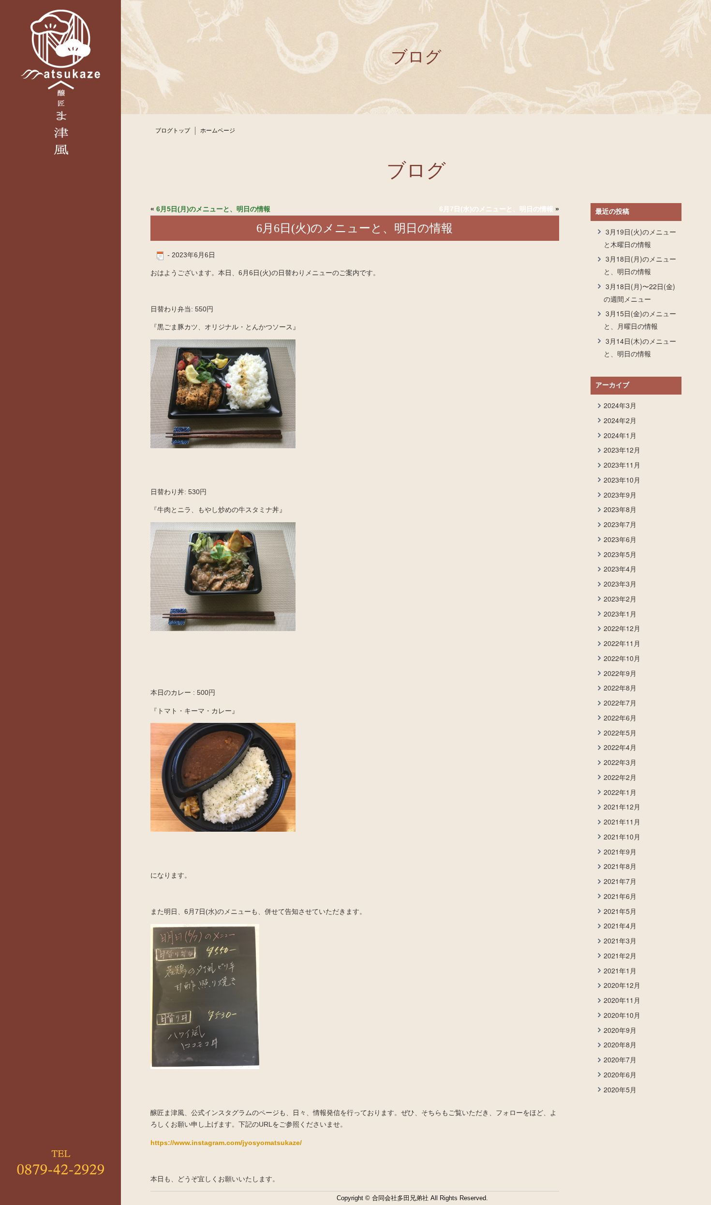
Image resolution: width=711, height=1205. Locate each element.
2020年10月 (622, 1015)
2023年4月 (620, 568)
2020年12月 (622, 985)
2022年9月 (620, 673)
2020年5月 (620, 1089)
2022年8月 (620, 687)
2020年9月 (620, 1030)
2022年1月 (620, 792)
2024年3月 (620, 405)
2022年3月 (620, 762)
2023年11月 (622, 465)
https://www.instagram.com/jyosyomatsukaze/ (226, 1142)
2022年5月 (620, 732)
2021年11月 (622, 821)
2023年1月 (620, 613)
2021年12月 (622, 806)
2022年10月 (622, 658)
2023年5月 (620, 554)
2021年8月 (620, 866)
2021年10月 (622, 836)
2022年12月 (622, 628)
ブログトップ (172, 130)
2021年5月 (620, 911)
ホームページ (217, 130)
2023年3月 (620, 583)
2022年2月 (620, 777)
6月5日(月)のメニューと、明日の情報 (213, 209)
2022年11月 (622, 643)
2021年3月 (620, 940)
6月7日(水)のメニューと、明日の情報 (496, 209)
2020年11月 (622, 1000)
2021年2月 (620, 955)
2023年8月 (620, 509)
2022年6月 (620, 717)
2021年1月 (620, 970)
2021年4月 (620, 925)
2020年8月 (620, 1044)
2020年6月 (620, 1074)
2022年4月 (620, 747)
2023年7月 (620, 524)
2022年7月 (620, 702)
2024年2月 (620, 420)
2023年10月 (622, 480)
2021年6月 (620, 896)
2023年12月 (622, 450)
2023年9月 (620, 495)
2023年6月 (620, 539)
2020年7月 (620, 1059)
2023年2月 (620, 598)
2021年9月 (620, 851)
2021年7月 (620, 881)
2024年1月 (620, 435)
